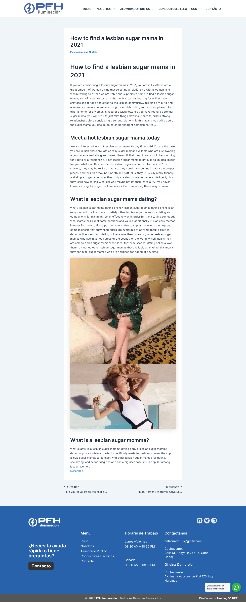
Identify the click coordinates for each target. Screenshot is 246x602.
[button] (113, 8)
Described (76, 471)
